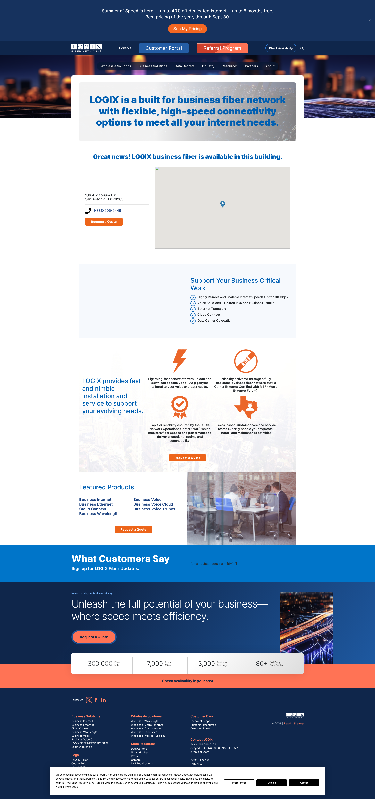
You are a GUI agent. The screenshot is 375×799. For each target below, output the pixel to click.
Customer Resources (203, 724)
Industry (208, 66)
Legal (75, 755)
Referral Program (222, 48)
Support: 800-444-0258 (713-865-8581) (214, 748)
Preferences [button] (71, 787)
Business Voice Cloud (84, 739)
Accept (304, 782)
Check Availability (281, 48)
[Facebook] (94, 698)
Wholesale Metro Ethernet (147, 724)
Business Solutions (153, 66)
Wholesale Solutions (116, 66)
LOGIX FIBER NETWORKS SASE (90, 743)
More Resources (143, 744)
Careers (136, 759)
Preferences (239, 782)
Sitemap (299, 723)
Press (134, 756)
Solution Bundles (81, 746)
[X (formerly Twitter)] (86, 697)
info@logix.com (199, 751)
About (270, 66)
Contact (125, 48)
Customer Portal (164, 48)
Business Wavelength (84, 732)
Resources (230, 66)
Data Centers (185, 66)
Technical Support (201, 721)
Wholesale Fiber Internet (146, 728)
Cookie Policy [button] (155, 783)
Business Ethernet (82, 724)
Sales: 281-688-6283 (203, 744)
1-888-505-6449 (107, 210)
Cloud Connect (80, 728)
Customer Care (201, 716)
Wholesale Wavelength (145, 721)
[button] (302, 48)
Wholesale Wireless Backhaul (148, 735)
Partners (251, 66)
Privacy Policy (79, 759)
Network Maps (140, 752)
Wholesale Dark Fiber (144, 732)
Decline (272, 782)
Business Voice (80, 735)
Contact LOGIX (201, 739)
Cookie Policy (79, 763)
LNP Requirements (142, 763)
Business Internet (82, 721)
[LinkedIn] (102, 698)
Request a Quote (104, 221)
